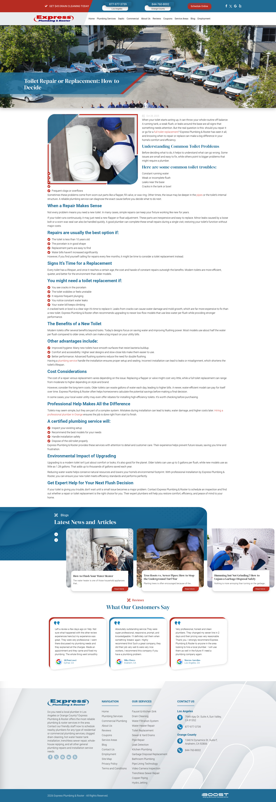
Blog (193, 18)
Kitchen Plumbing (142, 749)
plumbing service (67, 360)
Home (92, 18)
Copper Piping (140, 777)
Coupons (167, 18)
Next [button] (56, 540)
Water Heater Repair (143, 725)
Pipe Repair (138, 739)
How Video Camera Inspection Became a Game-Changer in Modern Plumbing (239, 574)
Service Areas (181, 18)
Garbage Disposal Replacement (149, 754)
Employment (204, 18)
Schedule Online (199, 6)
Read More (119, 589)
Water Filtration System (145, 720)
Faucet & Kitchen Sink (144, 711)
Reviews (157, 18)
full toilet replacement (166, 131)
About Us (145, 18)
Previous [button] (56, 534)
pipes (200, 194)
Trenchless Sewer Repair (146, 773)
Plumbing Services (106, 18)
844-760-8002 (160, 4)
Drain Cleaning (140, 716)
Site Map (107, 758)
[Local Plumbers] (54, 18)
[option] (99, 561)
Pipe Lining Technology (145, 763)
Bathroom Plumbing (143, 758)
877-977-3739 (118, 4)
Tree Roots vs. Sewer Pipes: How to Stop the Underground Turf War (98, 577)
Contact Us (108, 749)
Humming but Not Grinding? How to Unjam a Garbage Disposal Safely (166, 577)
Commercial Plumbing (114, 720)
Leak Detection (140, 744)
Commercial (133, 18)
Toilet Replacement (143, 730)
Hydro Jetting (139, 782)
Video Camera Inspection (146, 768)
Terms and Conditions (114, 768)
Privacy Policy (109, 763)
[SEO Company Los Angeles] (215, 795)
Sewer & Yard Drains (143, 735)
